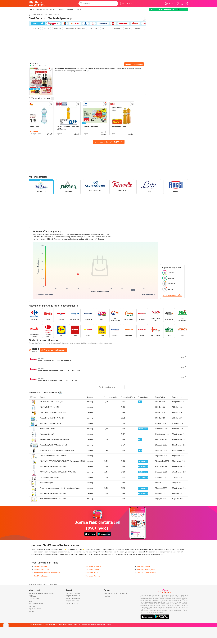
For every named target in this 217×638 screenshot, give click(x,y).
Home (31, 9)
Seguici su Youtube (72, 601)
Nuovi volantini (42, 9)
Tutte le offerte (37, 15)
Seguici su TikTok (72, 603)
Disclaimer (62, 624)
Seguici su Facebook (73, 596)
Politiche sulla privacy (89, 624)
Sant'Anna (48, 15)
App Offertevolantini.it (36, 604)
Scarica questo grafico (174, 295)
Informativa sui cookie (104, 624)
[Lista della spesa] (186, 3)
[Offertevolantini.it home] (37, 3)
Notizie (31, 611)
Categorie (70, 9)
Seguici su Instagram (73, 598)
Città (79, 9)
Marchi (31, 601)
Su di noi (32, 606)
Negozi (61, 9)
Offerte (53, 9)
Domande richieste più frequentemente (41, 593)
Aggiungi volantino (35, 609)
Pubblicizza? (33, 596)
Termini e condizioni (74, 624)
